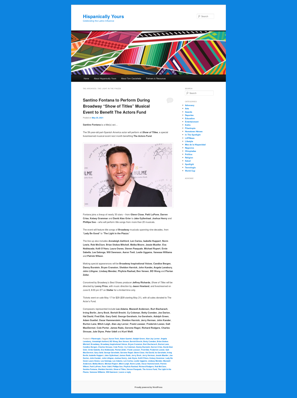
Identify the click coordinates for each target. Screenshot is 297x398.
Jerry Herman (148, 355)
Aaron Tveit (114, 338)
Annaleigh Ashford (100, 341)
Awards (188, 111)
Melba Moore (98, 363)
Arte (187, 108)
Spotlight (189, 164)
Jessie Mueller (162, 355)
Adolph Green (139, 338)
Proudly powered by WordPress (148, 387)
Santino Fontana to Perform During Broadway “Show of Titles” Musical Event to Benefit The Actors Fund (116, 106)
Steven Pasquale (134, 369)
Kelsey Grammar (157, 358)
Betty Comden (149, 341)
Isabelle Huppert (96, 355)
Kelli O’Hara (143, 358)
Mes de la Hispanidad (195, 144)
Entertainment (191, 121)
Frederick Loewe (157, 349)
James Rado (125, 355)
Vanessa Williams (97, 372)
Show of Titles (120, 369)
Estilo (188, 124)
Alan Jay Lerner (153, 338)
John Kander (95, 358)
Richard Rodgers (146, 366)
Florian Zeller (120, 349)
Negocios (189, 147)
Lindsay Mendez (155, 360)
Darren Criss (156, 347)
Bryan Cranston (135, 344)
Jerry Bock (136, 355)
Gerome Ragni (126, 352)
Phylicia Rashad (131, 366)
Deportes (189, 115)
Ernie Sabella (94, 349)
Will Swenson (112, 372)
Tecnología (190, 167)
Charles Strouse (105, 347)
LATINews (189, 138)
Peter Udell (107, 366)
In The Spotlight (192, 134)
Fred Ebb (145, 349)
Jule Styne (132, 358)
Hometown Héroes (193, 131)
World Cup (190, 170)
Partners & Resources (156, 78)
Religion (189, 157)
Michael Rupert (111, 363)
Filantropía (96, 338)
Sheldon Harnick (105, 369)
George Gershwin (111, 352)
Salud (188, 160)
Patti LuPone (95, 366)
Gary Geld (98, 352)
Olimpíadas (190, 151)
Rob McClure (160, 366)
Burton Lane (163, 344)
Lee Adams (117, 360)
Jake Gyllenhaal (111, 355)
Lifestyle (189, 141)
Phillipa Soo (117, 366)
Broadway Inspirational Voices (114, 344)
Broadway (95, 344)
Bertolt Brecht (136, 341)
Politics (188, 154)
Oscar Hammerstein (150, 363)
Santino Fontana (90, 369)
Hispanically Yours (103, 16)
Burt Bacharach (150, 344)
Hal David (149, 352)
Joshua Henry (120, 358)
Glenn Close (139, 352)
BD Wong (114, 341)
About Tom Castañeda (131, 78)
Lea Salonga (106, 360)
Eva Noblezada (107, 349)
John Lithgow (108, 358)
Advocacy (189, 105)
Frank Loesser (133, 349)
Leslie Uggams (140, 360)
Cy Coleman (129, 347)
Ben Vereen (124, 341)
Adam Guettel (126, 338)
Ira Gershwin (160, 352)
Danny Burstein (143, 347)
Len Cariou (128, 360)
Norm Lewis (135, 363)
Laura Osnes (94, 360)
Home (86, 78)
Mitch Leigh (124, 363)
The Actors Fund (149, 369)
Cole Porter (118, 347)
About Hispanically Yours (105, 78)
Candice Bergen (90, 347)
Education (190, 118)
